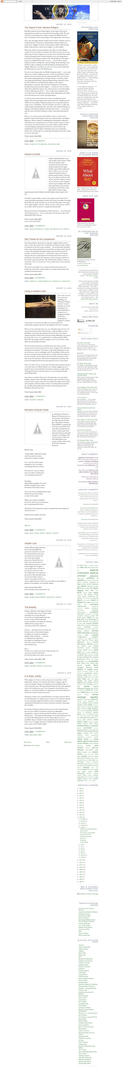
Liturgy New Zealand (84, 1007)
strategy (88, 762)
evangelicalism (81, 637)
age (78, 570)
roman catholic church (87, 740)
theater (96, 765)
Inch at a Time (83, 998)
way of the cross (91, 777)
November (83, 821)
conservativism (81, 612)
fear (87, 640)
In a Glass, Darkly (33, 676)
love (97, 692)
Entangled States (83, 982)
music (42, 533)
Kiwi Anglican (83, 1001)
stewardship (92, 760)
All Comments (84, 333)
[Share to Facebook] (31, 141)
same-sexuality (44, 281)
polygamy (90, 722)
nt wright (88, 708)
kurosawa (96, 684)
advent (92, 567)
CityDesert (81, 969)
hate (83, 657)
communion (94, 604)
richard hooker (83, 739)
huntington (80, 667)
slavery (96, 756)
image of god (93, 671)
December (83, 819)
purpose (94, 730)
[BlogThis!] (27, 141)
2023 (80, 795)
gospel (96, 654)
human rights (94, 663)
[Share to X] (29, 141)
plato (84, 719)
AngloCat (81, 951)
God (78, 654)
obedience (95, 708)
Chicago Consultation (84, 967)
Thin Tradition (83, 1053)
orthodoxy (88, 712)
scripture (95, 752)
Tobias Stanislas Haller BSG (87, 508)
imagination (80, 673)
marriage (95, 694)
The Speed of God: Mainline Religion (41, 27)
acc (78, 567)
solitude (96, 758)
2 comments (40, 731)
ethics (86, 635)
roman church (93, 741)
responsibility (95, 735)
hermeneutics (81, 659)
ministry (85, 703)
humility (87, 665)
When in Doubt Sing (84, 935)
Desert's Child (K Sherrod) (86, 978)
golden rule (83, 654)
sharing (89, 756)
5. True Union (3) (82, 397)
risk (91, 739)
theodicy (79, 767)
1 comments (40, 141)
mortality (85, 705)
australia (83, 584)
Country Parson (83, 974)
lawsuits (96, 688)
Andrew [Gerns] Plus (84, 947)
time (97, 767)
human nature (85, 663)
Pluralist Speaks (83, 1021)
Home (48, 742)
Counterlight (82, 972)
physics (96, 717)
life (92, 690)
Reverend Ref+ (83, 1029)
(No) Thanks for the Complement (40, 239)
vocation (48, 666)
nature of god (81, 708)
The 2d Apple (82, 1050)
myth (78, 707)
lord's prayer (93, 692)
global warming (86, 652)
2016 (80, 812)
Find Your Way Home (85, 916)
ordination (95, 710)
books (87, 590)
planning (79, 719)
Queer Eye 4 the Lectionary (86, 1027)
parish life (85, 714)
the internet (80, 765)
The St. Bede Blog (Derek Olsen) (88, 1052)
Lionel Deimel (82, 1005)
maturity (79, 701)
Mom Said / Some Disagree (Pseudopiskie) (86, 1010)
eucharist (95, 635)
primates (95, 725)
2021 (80, 800)
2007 (80, 874)
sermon (79, 754)
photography (90, 717)
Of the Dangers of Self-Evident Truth (87, 420)
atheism (79, 582)
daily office (95, 617)
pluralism (42, 144)
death (78, 619)
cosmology (95, 614)
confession (79, 608)
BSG (97, 307)
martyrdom (40, 597)
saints (66, 229)
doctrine (95, 623)
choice (84, 598)
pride (90, 726)
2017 (80, 810)
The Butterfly (30, 607)
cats (85, 594)
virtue (84, 775)
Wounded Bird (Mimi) (85, 1063)
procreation (88, 727)
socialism (87, 758)
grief (78, 657)
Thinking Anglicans (84, 1055)
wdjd (97, 777)
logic (87, 692)
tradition (84, 769)
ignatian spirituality (82, 671)
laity (78, 686)
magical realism (82, 694)
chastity (79, 596)
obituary (79, 710)
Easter (96, 625)
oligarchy (83, 710)
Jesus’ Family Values (84, 925)
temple (86, 763)
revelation (89, 737)
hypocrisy (89, 667)
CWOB (89, 617)
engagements (95, 629)
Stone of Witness (83, 1042)
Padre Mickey (82, 1019)
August (82, 827)
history (88, 659)
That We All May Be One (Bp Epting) (87, 1047)
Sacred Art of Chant (84, 929)
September (83, 825)
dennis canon (84, 619)
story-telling (80, 762)
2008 (80, 872)
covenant (79, 616)
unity (96, 771)
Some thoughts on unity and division (87, 387)
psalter (90, 730)
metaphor (79, 703)
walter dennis (80, 777)
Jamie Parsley (82, 1000)
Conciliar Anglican (84, 970)
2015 (80, 815)
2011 (80, 865)
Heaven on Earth (32, 154)
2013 (80, 860)
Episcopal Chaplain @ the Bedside (88, 984)
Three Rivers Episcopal (85, 1057)
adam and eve (85, 567)
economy (96, 627)
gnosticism (95, 652)
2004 (80, 881)
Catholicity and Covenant (85, 961)
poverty (85, 723)
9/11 (86, 565)
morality (33, 281)
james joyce (91, 677)
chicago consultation (88, 596)
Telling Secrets (83, 1044)
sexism (92, 754)
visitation (89, 775)
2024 (80, 793)
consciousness (80, 610)
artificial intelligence (92, 580)
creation (92, 616)
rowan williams (82, 743)
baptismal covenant (92, 586)
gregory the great (93, 656)
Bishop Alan (82, 955)
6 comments (40, 278)
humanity (79, 665)
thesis (92, 767)
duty (93, 625)
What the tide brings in (85, 1061)
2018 (80, 807)
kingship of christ (81, 684)
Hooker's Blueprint (84, 918)
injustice (90, 675)
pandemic (95, 712)
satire (96, 750)
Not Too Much (83, 1015)
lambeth (86, 686)
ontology (89, 710)
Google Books (84, 265)
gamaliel (96, 644)
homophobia (93, 661)
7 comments (40, 396)
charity (96, 594)
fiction (96, 640)
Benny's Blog (82, 953)
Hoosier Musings (83, 996)
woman (90, 779)
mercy (96, 701)
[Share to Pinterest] (33, 141)
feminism (91, 640)
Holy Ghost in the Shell (83, 343)
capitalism (79, 594)
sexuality (56, 281)
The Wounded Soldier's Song (85, 440)
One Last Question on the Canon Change (86, 408)
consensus (95, 610)
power (91, 723)
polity (85, 721)
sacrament (95, 743)
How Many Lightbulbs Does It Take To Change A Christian (87, 920)
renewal (96, 733)
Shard (80, 931)
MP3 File (27, 525)
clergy (92, 602)
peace (84, 716)
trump (78, 771)
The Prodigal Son (89, 765)
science (84, 752)
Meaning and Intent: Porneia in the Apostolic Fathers (86, 374)
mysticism (95, 705)
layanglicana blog (83, 1003)
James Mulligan (82, 533)
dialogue (91, 621)
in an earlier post (48, 67)
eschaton (79, 635)
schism (79, 752)
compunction (95, 606)
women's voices (87, 780)
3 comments (40, 662)
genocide (91, 650)
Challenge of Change (84, 914)
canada (90, 592)
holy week (86, 661)
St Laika (81, 1040)
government (80, 656)
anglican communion (87, 571)
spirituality (80, 760)
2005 (80, 879)
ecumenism (80, 629)
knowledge (90, 684)
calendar (85, 592)
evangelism (94, 637)
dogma (79, 625)
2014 (80, 817)
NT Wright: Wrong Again (84, 363)
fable (86, 639)
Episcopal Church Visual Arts (87, 986)
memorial (90, 701)
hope (78, 663)
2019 (80, 805)
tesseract (90, 763)
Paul (81, 716)
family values (81, 640)
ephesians (86, 631)
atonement (85, 582)
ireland (86, 677)
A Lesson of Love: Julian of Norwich (86, 909)
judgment (80, 682)
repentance (80, 735)
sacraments (80, 745)
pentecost (89, 716)
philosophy (83, 717)
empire (89, 629)
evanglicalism (80, 639)
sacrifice (50, 597)
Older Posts (68, 742)
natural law (90, 707)
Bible (91, 588)
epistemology (94, 633)
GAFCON (90, 644)
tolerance (79, 769)
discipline (89, 623)
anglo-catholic (36, 229)
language (88, 688)
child (97, 596)
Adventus (81, 945)
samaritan (87, 748)
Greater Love (31, 543)
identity (96, 669)
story (97, 760)
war (58, 144)
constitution (94, 612)
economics (87, 627)
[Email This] (25, 141)
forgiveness (80, 642)
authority (89, 584)
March (82, 853)
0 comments (40, 226)
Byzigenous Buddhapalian (86, 959)
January (83, 857)
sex (88, 754)
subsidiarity (80, 763)
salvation (80, 747)
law (92, 688)
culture (84, 617)
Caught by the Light (84, 963)
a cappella (90, 565)
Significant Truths (83, 1036)
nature (33, 666)
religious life (56, 229)
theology (66, 281)
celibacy (90, 594)
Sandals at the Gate (84, 1031)
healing (86, 657)
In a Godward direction (61, 10)
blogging (80, 590)
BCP (79, 588)
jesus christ (81, 679)
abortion (96, 565)
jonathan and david (84, 681)
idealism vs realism (85, 669)
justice (85, 682)
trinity (96, 769)
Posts (81, 329)
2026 (80, 788)
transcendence (90, 769)
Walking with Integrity (85, 1059)
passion (91, 714)
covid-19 (86, 616)
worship (93, 780)
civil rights (87, 602)
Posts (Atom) (36, 745)
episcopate (86, 632)
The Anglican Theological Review (89, 298)
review (96, 737)
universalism (81, 773)
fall (93, 639)
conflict (33, 144)
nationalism (84, 707)
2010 (80, 867)
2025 (80, 791)
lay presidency (81, 690)
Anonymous (81, 493)
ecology (79, 627)
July (82, 844)
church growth (86, 600)
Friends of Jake (83, 990)
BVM (31, 533)
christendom (89, 598)
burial (96, 590)
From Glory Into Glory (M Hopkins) (86, 993)
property (79, 730)
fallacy (96, 639)
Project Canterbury (84, 1025)
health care (91, 657)
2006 (80, 877)
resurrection (80, 737)
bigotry (33, 400)
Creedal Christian (83, 976)
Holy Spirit (80, 661)
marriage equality (87, 696)
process (79, 728)
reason (83, 731)
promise (96, 728)
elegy (86, 629)
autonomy (95, 584)
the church (95, 763)
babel (78, 586)
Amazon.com (86, 263)
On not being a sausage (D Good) (88, 1017)
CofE (85, 604)
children (79, 598)
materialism (87, 699)
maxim (85, 701)
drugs (90, 625)
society (92, 758)
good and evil (90, 654)
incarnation (88, 673)
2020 (80, 803)
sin (93, 756)
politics (79, 721)
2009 (80, 869)
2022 (80, 798)
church (79, 600)
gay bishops (81, 646)
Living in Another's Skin (35, 291)
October (83, 823)
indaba (85, 675)
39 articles (80, 565)
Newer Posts (27, 742)
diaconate (85, 621)
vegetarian (95, 773)
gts (80, 657)
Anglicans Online (83, 949)
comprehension (81, 606)
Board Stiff (80, 353)
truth (84, 771)
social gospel (80, 758)
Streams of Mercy (83, 933)
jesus (96, 677)
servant (85, 754)
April (82, 851)
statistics (85, 760)
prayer (96, 723)
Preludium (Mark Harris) (85, 1023)
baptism (83, 586)
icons (46, 229)
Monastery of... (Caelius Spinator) (88, 1013)
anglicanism (94, 576)
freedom (95, 642)
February (83, 855)
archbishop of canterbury (87, 579)
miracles (90, 703)
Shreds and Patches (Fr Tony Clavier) (86, 1033)
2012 (80, 862)
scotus (89, 752)
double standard (85, 625)
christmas (95, 598)
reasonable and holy (92, 731)
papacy (79, 714)
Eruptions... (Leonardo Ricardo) (87, 988)
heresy (96, 657)
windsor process (82, 779)
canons (95, 592)
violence (79, 775)
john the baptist (93, 679)
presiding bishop (83, 725)
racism (40, 400)
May (82, 849)
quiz (97, 730)
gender (89, 646)
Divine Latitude (83, 980)
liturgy (83, 692)
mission (96, 703)
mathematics (94, 699)
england (79, 631)
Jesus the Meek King (84, 923)
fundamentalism (81, 644)
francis (88, 642)
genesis (85, 650)
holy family (95, 659)
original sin (80, 712)
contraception (80, 614)
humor (96, 665)
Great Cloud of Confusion (84, 430)
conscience (95, 608)
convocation (89, 614)
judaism (96, 681)
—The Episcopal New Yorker (91, 276)
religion (51, 144)
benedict (87, 588)
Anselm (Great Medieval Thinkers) (88, 912)
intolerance (80, 677)
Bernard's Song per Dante (36, 410)
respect (87, 735)
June (82, 847)
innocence (95, 675)
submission (95, 762)
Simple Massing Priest (85, 1038)
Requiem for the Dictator (85, 927)
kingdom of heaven (92, 682)
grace (86, 656)
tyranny (90, 771)
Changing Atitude (83, 965)
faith (89, 639)
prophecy (85, 730)
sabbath (90, 743)
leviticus (87, 690)
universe (89, 773)
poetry (49, 533)
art (86, 580)
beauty (83, 588)
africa (96, 567)
